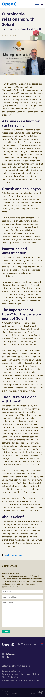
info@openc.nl (11, 654)
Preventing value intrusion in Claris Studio (20, 680)
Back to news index (13, 555)
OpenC (9, 4)
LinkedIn (8, 657)
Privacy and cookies (10, 694)
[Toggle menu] (42, 4)
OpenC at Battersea (11, 671)
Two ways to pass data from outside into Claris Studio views (20, 675)
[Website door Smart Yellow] (37, 692)
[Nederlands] (37, 3)
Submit (6, 631)
